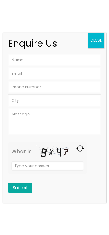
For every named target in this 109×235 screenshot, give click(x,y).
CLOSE (96, 40)
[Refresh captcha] (80, 148)
